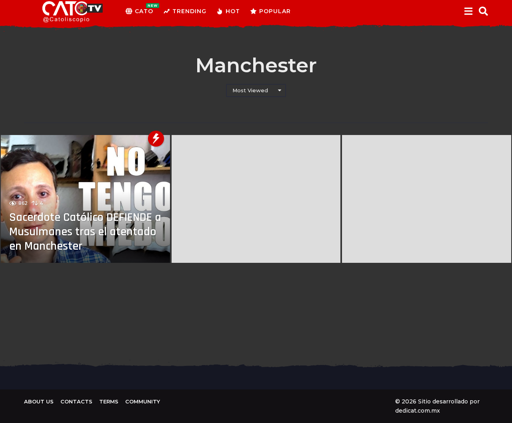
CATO (144, 9)
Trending (189, 11)
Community (142, 401)
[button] (468, 11)
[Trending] (156, 139)
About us (39, 401)
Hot (233, 11)
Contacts (76, 401)
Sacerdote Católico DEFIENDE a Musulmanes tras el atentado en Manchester (85, 232)
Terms (108, 401)
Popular (275, 11)
